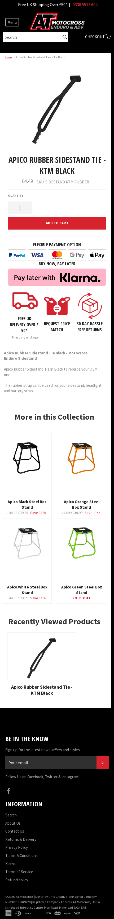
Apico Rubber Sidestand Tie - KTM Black (40, 57)
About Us (13, 823)
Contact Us (14, 831)
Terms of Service (19, 871)
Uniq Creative (58, 897)
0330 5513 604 (85, 4)
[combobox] (35, 37)
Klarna (10, 863)
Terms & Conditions (21, 855)
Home (8, 57)
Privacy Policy (16, 847)
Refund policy (16, 879)
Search (11, 814)
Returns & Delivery (20, 839)
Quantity (15, 195)
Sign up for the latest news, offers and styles (42, 749)
